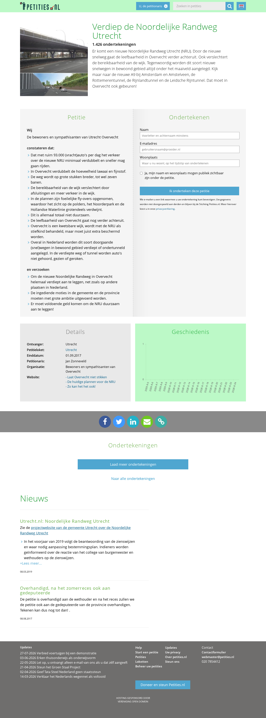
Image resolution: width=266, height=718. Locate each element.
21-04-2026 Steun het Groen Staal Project (50, 667)
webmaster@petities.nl (218, 657)
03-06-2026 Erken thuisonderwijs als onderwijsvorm (58, 658)
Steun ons (172, 661)
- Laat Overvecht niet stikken (86, 377)
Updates (171, 647)
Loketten (141, 661)
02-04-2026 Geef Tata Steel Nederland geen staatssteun (60, 672)
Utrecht (71, 350)
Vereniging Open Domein (133, 701)
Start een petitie (146, 652)
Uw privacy (172, 652)
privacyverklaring (165, 208)
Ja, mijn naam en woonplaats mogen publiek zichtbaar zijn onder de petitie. (184, 175)
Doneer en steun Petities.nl (163, 685)
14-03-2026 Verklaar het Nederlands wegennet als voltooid (63, 676)
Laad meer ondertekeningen (133, 464)
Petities (140, 657)
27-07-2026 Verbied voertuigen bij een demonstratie (58, 653)
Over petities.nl (176, 657)
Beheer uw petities (148, 666)
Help (138, 647)
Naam (144, 130)
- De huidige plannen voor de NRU (90, 382)
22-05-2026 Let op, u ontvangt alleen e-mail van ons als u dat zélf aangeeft (74, 662)
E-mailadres (148, 143)
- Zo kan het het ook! (80, 386)
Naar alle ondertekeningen (133, 479)
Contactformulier (214, 652)
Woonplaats (149, 157)
